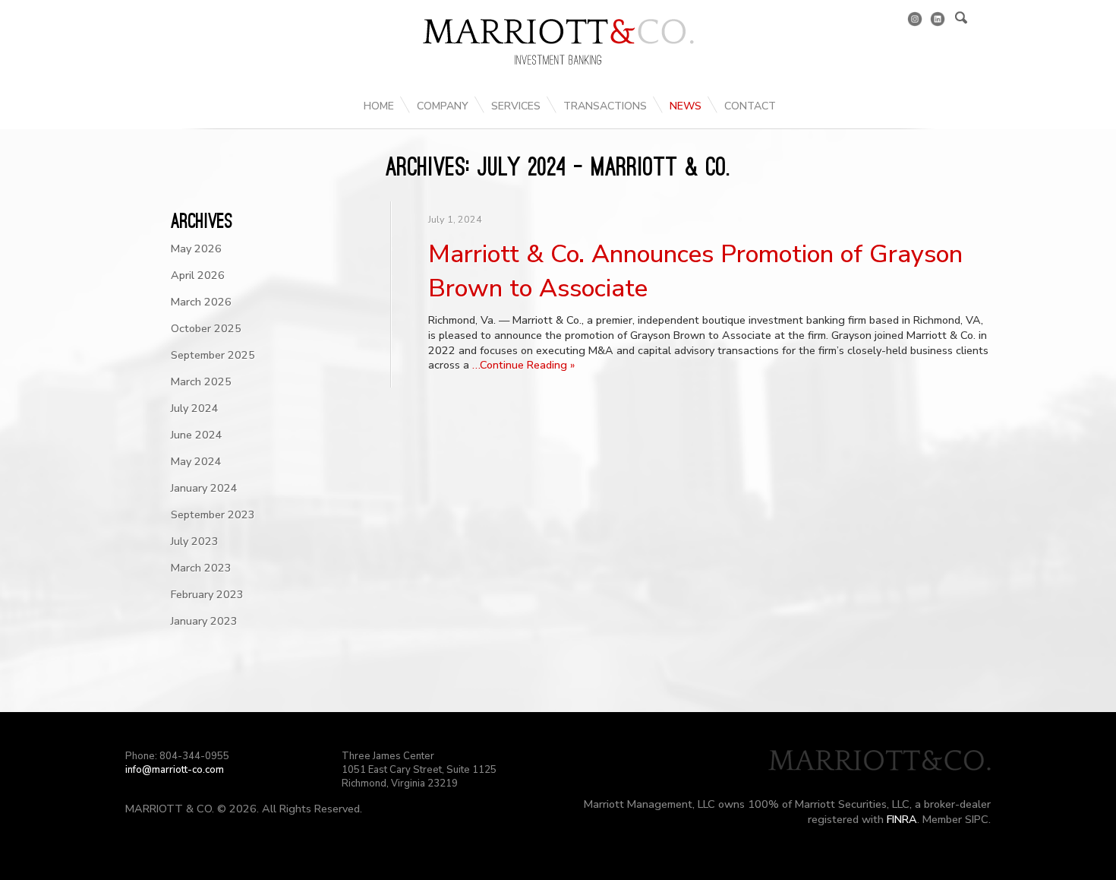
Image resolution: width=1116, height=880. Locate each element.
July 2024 (195, 408)
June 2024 (196, 434)
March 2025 (201, 381)
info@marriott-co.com (174, 770)
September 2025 (213, 354)
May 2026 (196, 248)
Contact (750, 106)
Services (516, 106)
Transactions (605, 106)
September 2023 (213, 514)
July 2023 (195, 541)
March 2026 (201, 301)
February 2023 (207, 594)
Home (379, 106)
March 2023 (201, 567)
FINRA (902, 819)
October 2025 (206, 328)
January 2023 (204, 620)
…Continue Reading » (523, 364)
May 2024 (196, 461)
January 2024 (204, 487)
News (685, 106)
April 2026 (198, 275)
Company (442, 106)
